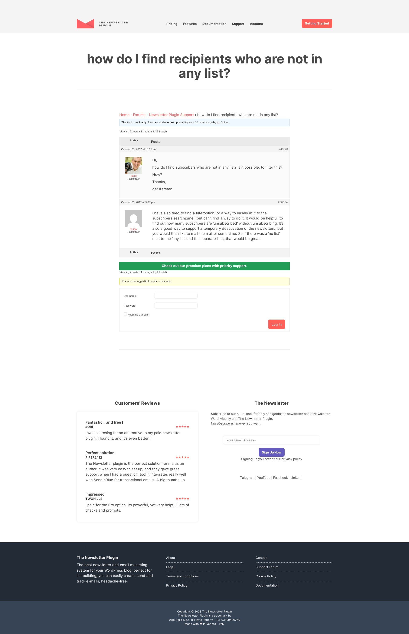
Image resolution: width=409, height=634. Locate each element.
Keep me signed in (138, 314)
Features (190, 24)
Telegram (247, 478)
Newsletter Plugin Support (171, 115)
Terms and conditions (182, 576)
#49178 (283, 149)
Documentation (214, 24)
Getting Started (317, 23)
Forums (139, 115)
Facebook (280, 478)
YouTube (263, 478)
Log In (277, 324)
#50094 (283, 202)
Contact (261, 558)
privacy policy (291, 459)
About (170, 558)
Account (256, 24)
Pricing (171, 24)
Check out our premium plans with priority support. (204, 266)
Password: (130, 305)
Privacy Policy (176, 585)
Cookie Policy (266, 576)
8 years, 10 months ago (199, 122)
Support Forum (267, 567)
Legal (170, 567)
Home (124, 115)
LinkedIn (297, 478)
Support (238, 24)
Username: (130, 295)
